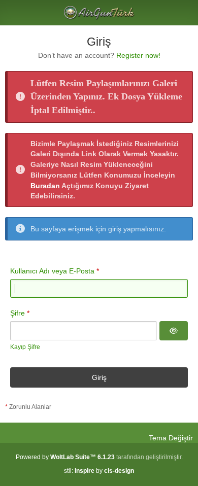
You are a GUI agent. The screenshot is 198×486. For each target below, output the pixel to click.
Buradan (45, 186)
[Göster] (173, 330)
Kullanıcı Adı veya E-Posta (52, 271)
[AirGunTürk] (99, 13)
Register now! (138, 55)
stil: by (99, 470)
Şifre (17, 313)
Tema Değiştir (171, 438)
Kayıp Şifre (25, 347)
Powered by (65, 457)
